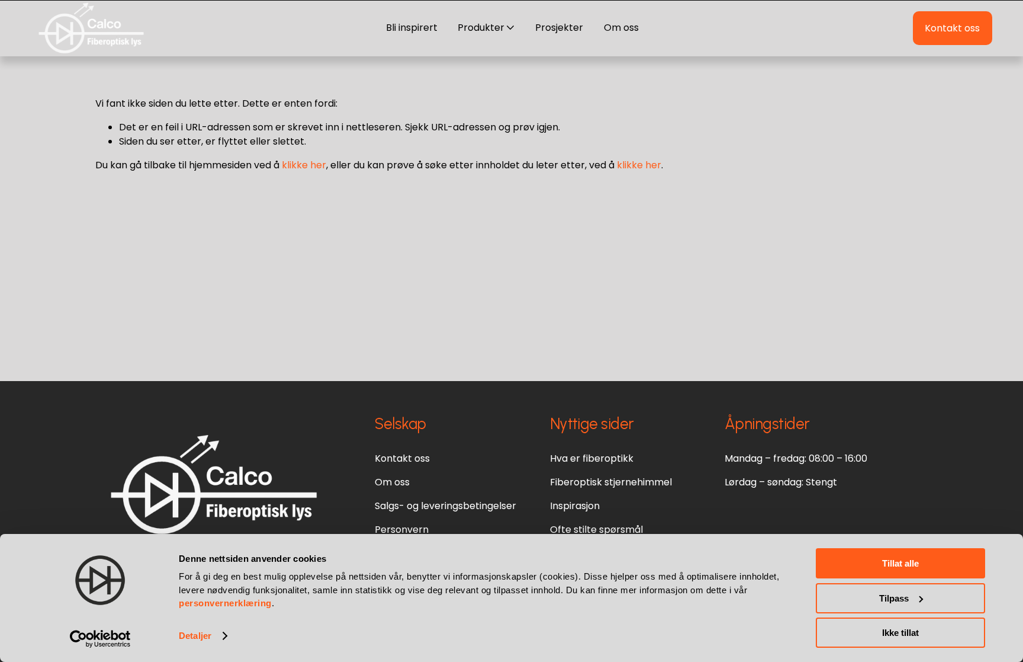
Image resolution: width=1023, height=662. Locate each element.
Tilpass (894, 598)
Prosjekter (559, 27)
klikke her (304, 165)
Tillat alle (900, 563)
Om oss (621, 27)
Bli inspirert (411, 27)
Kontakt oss (952, 28)
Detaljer (195, 636)
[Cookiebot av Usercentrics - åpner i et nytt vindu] (100, 639)
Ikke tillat (900, 633)
